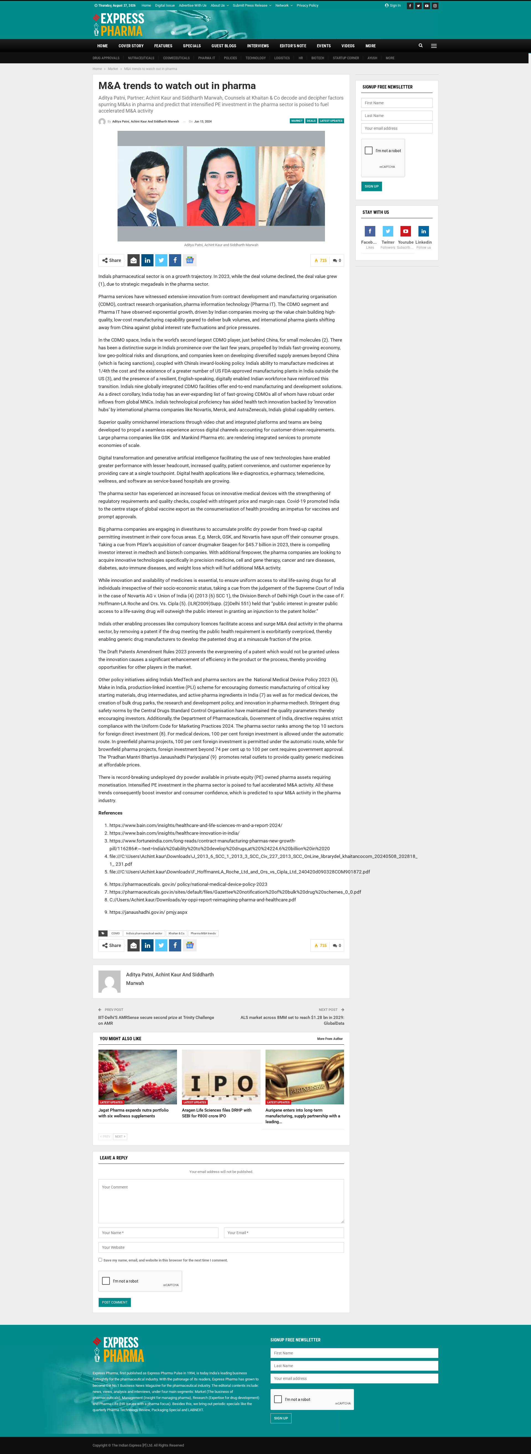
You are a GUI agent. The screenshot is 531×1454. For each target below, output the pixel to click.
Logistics (282, 58)
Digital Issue (165, 5)
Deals (311, 120)
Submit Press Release (250, 5)
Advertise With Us (193, 5)
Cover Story (131, 45)
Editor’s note (293, 45)
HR (301, 58)
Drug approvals (106, 58)
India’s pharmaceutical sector (144, 933)
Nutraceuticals (141, 58)
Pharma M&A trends (203, 933)
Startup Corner (346, 58)
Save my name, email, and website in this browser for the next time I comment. (165, 1260)
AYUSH (372, 58)
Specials (192, 45)
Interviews (258, 45)
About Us (218, 5)
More (371, 45)
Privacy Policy (307, 5)
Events (324, 45)
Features (163, 45)
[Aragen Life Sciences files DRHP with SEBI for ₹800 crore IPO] (221, 1077)
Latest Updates (331, 120)
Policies (230, 58)
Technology (256, 58)
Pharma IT (206, 58)
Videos (348, 45)
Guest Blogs (224, 45)
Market (297, 120)
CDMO (115, 933)
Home (146, 5)
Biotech (317, 58)
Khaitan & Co (176, 933)
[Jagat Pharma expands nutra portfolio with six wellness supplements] (137, 1077)
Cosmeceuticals (176, 58)
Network (282, 5)
